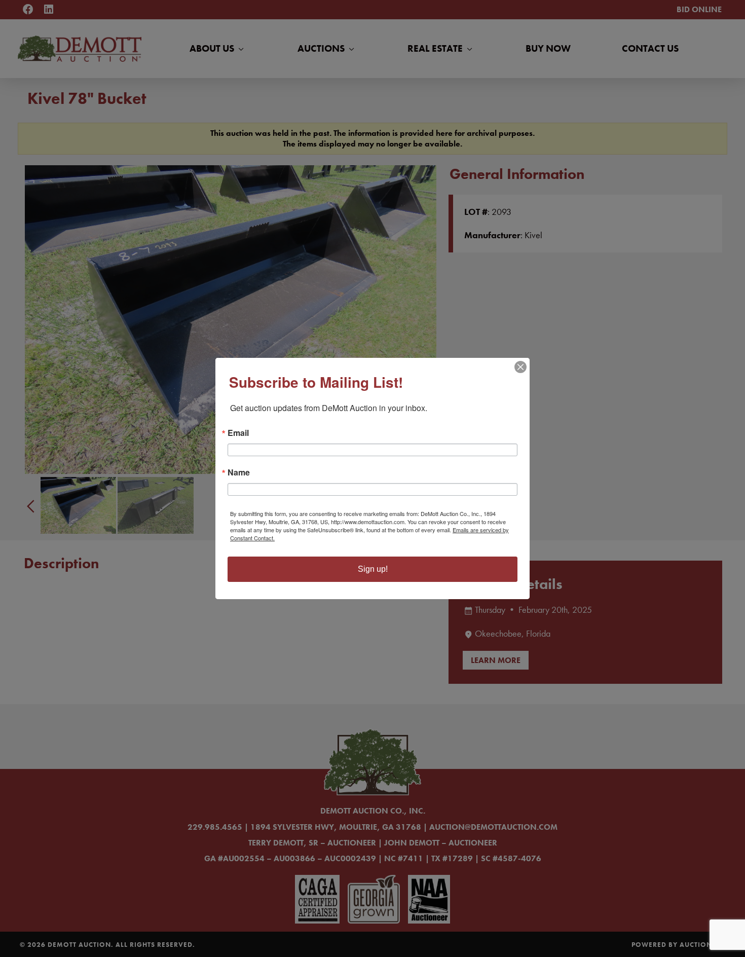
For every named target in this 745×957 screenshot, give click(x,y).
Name (239, 472)
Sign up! (373, 569)
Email (238, 433)
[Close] (520, 367)
